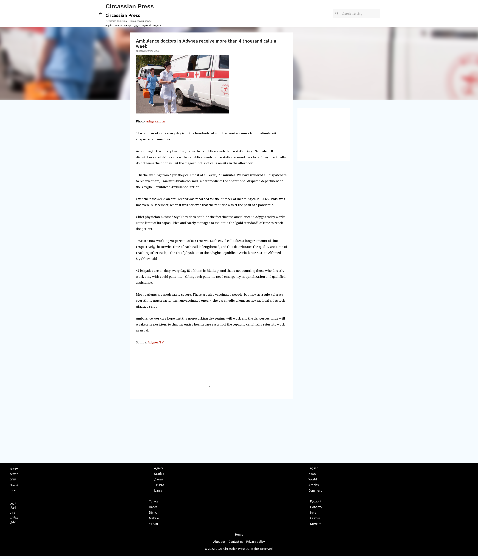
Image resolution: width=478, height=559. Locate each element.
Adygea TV (156, 342)
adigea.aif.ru (155, 121)
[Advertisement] (211, 430)
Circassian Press (129, 6)
